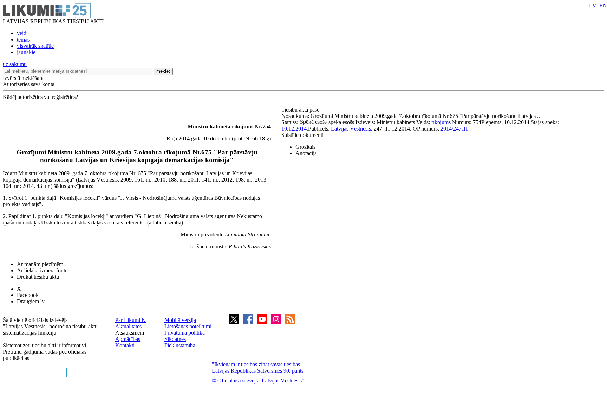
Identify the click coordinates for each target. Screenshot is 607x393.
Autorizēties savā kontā (28, 84)
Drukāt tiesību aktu (38, 277)
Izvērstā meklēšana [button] (24, 78)
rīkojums (441, 122)
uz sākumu (15, 64)
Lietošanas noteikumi (187, 326)
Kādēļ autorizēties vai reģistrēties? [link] (40, 97)
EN (603, 5)
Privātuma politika (184, 333)
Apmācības (127, 339)
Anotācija (306, 153)
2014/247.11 (454, 129)
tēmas (23, 40)
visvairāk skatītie (35, 46)
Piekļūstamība (179, 345)
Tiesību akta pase (301, 110)
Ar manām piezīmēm (40, 264)
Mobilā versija (180, 320)
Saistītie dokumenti (302, 135)
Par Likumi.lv (130, 320)
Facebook (28, 295)
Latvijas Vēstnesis (351, 129)
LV (592, 5)
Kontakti (125, 345)
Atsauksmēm (129, 333)
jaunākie (26, 52)
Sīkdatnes (175, 339)
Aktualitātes (128, 326)
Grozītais (305, 147)
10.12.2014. (294, 129)
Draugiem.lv (31, 301)
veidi (22, 33)
